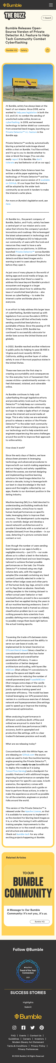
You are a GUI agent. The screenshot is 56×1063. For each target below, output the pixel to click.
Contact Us (35, 1036)
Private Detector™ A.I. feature (21, 132)
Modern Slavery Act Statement (28, 1042)
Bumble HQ (12, 50)
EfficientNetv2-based (17, 650)
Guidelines (13, 1039)
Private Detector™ (25, 251)
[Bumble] (12, 5)
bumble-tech (23, 834)
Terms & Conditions (17, 1046)
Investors (39, 1039)
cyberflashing (12, 122)
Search (48, 17)
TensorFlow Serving (16, 771)
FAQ (13, 1036)
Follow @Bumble (28, 949)
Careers (27, 1039)
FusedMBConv (37, 679)
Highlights (28, 1002)
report (15, 159)
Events (22, 1036)
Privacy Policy (38, 1046)
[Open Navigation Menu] (51, 5)
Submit (28, 1007)
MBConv (10, 669)
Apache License (33, 811)
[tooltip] (47, 50)
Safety (25, 50)
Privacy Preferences (28, 1049)
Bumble (23, 1056)
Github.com (28, 754)
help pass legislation (27, 112)
